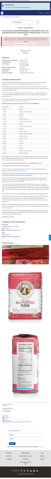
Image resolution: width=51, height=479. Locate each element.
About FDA (8, 455)
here (29, 7)
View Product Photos (31, 44)
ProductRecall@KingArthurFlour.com (12, 230)
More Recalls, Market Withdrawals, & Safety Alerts (26, 52)
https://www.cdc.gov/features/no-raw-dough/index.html (35, 193)
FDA (5, 418)
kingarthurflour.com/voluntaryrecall (27, 179)
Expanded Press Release (8, 216)
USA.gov (42, 459)
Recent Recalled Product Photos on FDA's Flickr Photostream (17, 421)
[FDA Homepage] (2, 12)
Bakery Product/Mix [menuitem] (7, 411)
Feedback (49, 237)
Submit (12, 443)
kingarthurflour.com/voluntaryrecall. (28, 210)
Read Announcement (20, 44)
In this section (17, 22)
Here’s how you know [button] (25, 0)
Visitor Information (25, 452)
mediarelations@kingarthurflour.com (11, 236)
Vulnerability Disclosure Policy (25, 462)
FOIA (42, 452)
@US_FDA (6, 417)
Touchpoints (36, 446)
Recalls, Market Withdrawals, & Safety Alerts (11, 16)
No (12, 438)
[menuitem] (25, 405)
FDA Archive (9, 452)
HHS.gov (42, 455)
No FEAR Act (25, 459)
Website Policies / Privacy (25, 455)
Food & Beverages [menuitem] (6, 409)
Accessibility (9, 459)
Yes (13, 435)
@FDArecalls (7, 420)
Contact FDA (16, 470)
